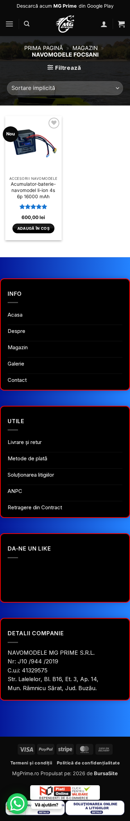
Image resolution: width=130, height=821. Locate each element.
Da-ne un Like (29, 548)
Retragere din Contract (35, 507)
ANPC (15, 491)
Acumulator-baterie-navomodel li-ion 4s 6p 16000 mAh (33, 190)
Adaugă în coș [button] (33, 228)
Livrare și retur (25, 442)
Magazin (85, 47)
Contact (17, 380)
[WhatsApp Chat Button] (17, 803)
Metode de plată (27, 458)
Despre (16, 331)
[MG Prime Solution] (65, 24)
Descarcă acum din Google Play (65, 6)
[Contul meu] (104, 24)
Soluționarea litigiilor (31, 474)
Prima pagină (43, 47)
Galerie (16, 363)
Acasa (15, 314)
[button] (9, 23)
